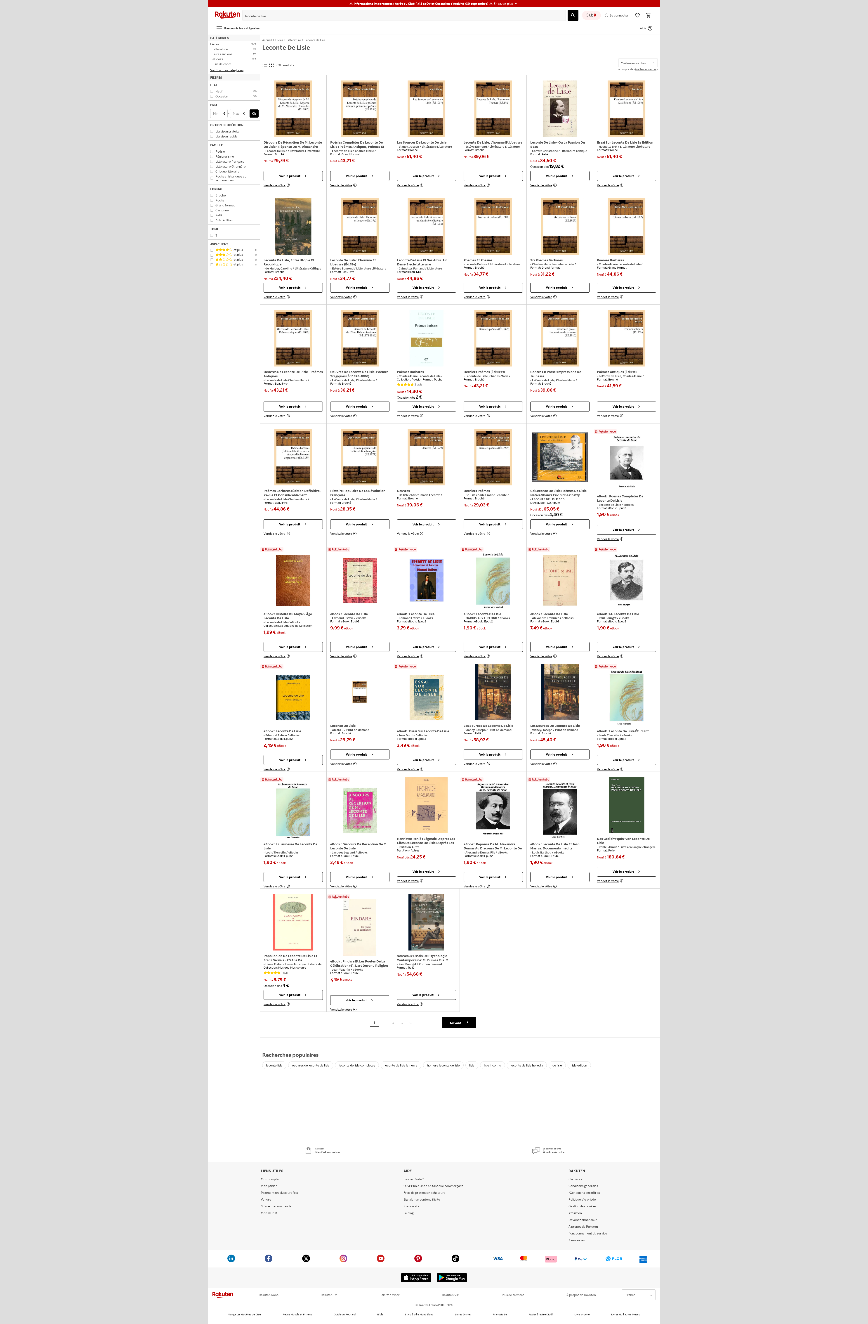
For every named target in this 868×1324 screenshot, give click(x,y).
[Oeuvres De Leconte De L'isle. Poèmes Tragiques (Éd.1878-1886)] (359, 338)
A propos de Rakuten (583, 1226)
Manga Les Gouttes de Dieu (244, 1314)
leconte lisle (274, 1065)
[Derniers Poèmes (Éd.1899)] (493, 338)
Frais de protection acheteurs (424, 1192)
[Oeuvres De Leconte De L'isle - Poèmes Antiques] (293, 338)
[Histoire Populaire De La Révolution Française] (359, 457)
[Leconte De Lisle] (359, 580)
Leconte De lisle (276, 151)
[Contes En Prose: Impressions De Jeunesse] (560, 338)
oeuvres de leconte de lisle (310, 1065)
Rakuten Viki (450, 1294)
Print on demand (357, 730)
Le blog (408, 1213)
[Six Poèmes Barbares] (560, 226)
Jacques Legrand (344, 852)
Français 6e (500, 1314)
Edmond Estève (343, 618)
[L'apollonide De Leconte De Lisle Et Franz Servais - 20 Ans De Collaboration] (293, 922)
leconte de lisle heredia (527, 1065)
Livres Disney (463, 1314)
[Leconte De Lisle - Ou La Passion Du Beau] (560, 108)
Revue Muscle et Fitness (297, 1314)
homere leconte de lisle (443, 1065)
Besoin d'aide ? (413, 1179)
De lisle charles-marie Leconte (420, 495)
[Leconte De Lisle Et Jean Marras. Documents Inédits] (560, 810)
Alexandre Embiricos (546, 618)
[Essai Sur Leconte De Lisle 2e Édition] (626, 108)
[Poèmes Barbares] (626, 226)
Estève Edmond (476, 146)
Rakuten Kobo (268, 1294)
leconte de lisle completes (357, 1065)
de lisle (557, 1065)
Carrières (575, 1179)
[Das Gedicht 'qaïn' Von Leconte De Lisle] (626, 805)
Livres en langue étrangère (638, 847)
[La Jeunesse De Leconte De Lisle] (293, 810)
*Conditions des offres (584, 1192)
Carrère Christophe (545, 151)
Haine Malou (274, 964)
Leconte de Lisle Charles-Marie (353, 151)
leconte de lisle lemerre (400, 1065)
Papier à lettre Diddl (540, 1314)
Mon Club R (269, 1213)
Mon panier (269, 1186)
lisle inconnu (492, 1065)
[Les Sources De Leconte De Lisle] (426, 108)
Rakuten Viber (390, 1294)
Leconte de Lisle (610, 504)
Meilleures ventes (645, 69)
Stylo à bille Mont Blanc (419, 1314)
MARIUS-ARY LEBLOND (481, 618)
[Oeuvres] (426, 457)
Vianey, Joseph (409, 146)
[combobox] (400, 16)
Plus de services (513, 1294)
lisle (471, 1065)
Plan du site (411, 1206)
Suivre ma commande (276, 1206)
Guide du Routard (345, 1314)
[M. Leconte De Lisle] (626, 580)
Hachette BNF (608, 146)
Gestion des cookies (582, 1206)
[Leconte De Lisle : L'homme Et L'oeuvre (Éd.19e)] (359, 226)
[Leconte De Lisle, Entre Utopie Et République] (293, 226)
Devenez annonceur (582, 1220)
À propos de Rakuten (581, 1294)
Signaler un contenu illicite (421, 1199)
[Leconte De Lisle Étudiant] (626, 697)
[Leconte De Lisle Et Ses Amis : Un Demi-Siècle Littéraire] (426, 226)
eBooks (629, 504)
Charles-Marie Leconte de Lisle (553, 264)
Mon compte (270, 1179)
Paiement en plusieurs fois (279, 1192)
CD (562, 499)
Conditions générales (583, 1186)
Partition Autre (409, 847)
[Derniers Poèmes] (493, 457)
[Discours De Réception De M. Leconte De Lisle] (359, 810)
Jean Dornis (407, 735)
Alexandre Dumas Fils (480, 852)
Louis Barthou (542, 852)
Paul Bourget (608, 618)
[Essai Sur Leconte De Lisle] (426, 697)
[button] (506, 3)
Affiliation (575, 1213)
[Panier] (648, 15)
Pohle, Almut (608, 847)
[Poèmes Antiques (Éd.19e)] (626, 338)
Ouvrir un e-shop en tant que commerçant (433, 1186)
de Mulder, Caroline (279, 268)
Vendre (266, 1199)
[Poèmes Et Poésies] (493, 226)
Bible (380, 1314)
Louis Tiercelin (609, 735)
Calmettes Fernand (412, 268)
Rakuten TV (329, 1294)
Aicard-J (338, 730)
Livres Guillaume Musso (625, 1314)
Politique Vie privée (582, 1199)
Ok (254, 113)
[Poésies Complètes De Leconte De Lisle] (626, 462)
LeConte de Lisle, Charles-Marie (354, 380)
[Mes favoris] (637, 15)
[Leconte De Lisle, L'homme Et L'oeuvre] (493, 108)
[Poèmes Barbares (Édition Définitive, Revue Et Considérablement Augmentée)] (293, 457)
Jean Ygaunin (341, 969)
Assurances (576, 1240)
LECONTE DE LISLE (545, 499)
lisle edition (579, 1065)
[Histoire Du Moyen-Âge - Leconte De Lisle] (293, 580)
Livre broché (582, 1314)
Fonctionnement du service (587, 1233)
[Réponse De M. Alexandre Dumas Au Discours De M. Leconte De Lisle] (493, 810)
